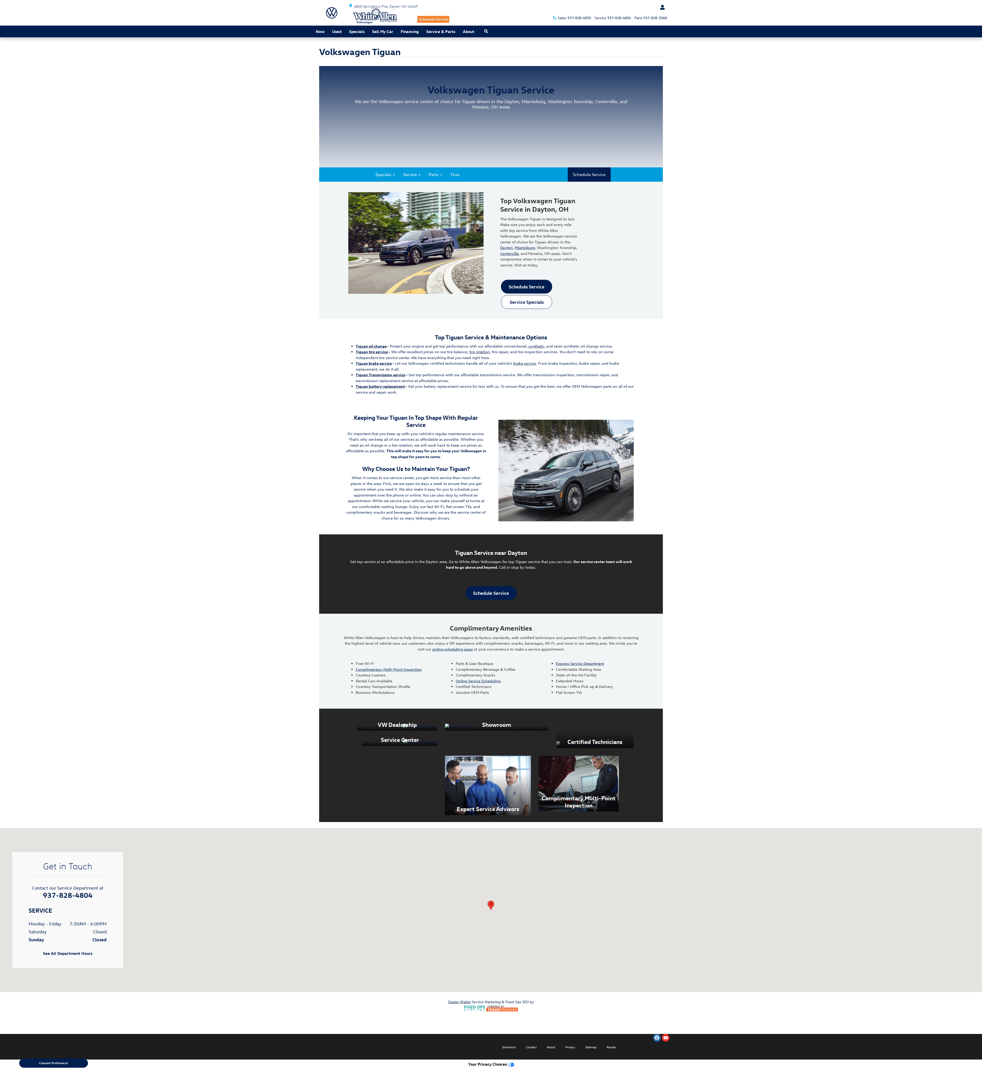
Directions (509, 1047)
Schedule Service (589, 174)
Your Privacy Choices (488, 1064)
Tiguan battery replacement (380, 386)
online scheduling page (452, 649)
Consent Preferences (53, 1063)
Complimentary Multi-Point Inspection (389, 669)
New (320, 31)
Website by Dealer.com (334, 1046)
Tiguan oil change (371, 346)
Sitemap (590, 1047)
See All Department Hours (67, 953)
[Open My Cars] (661, 7)
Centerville (509, 253)
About (468, 31)
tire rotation (479, 351)
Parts (434, 174)
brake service (524, 363)
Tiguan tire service (372, 351)
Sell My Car (382, 31)
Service (410, 174)
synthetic (536, 346)
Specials (356, 31)
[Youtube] (665, 1038)
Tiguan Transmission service (380, 374)
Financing (410, 31)
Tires (455, 174)
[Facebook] (657, 1038)
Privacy (570, 1047)
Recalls (611, 1047)
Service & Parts (440, 31)
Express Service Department (580, 663)
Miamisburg (525, 247)
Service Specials (527, 302)
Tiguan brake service (374, 363)
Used (336, 31)
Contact (531, 1047)
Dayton (506, 247)
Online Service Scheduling (478, 680)
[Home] (331, 13)
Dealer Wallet (459, 1001)
